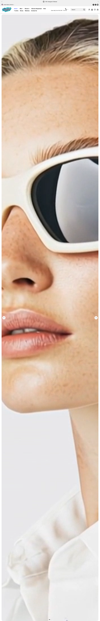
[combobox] (78, 9)
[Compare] (92, 9)
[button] (2, 1)
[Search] (84, 9)
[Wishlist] (95, 9)
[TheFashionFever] (7, 9)
